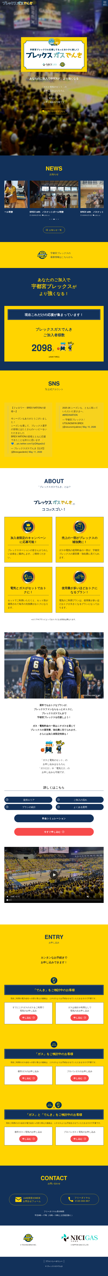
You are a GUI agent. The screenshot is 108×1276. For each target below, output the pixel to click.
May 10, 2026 (89, 426)
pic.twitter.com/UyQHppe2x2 (31, 443)
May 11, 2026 (35, 451)
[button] (49, 219)
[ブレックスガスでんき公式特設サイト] (17, 3)
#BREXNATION (70, 414)
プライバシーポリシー (54, 1261)
